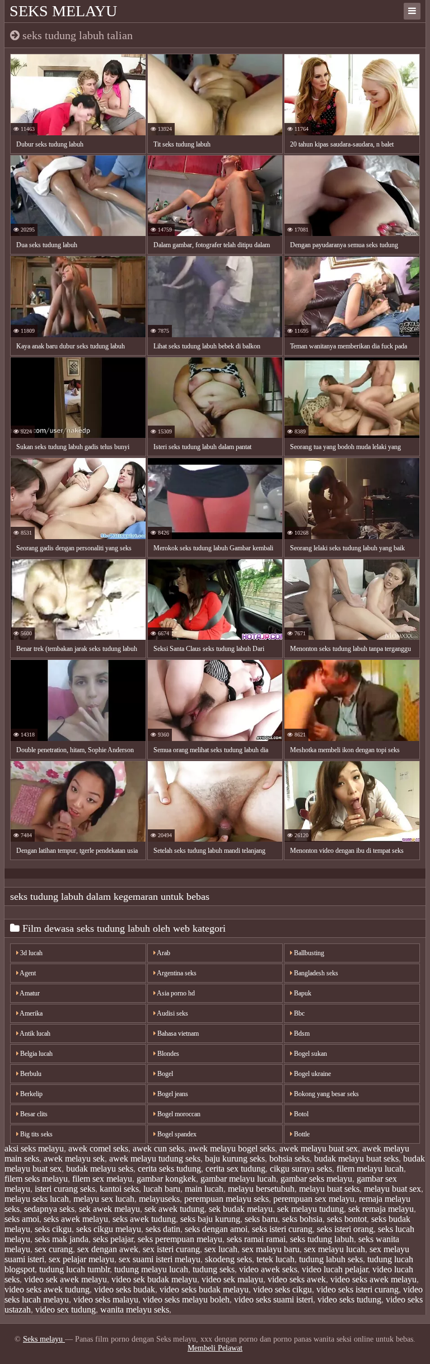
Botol (300, 1114)
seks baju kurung (210, 1219)
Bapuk (301, 993)
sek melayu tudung (310, 1209)
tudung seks (214, 1269)
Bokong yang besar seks (325, 1094)
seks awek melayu (76, 1219)
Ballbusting (308, 953)
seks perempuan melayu (180, 1239)
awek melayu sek (74, 1158)
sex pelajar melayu (81, 1259)
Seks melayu (63, 11)
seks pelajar (113, 1239)
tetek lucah (275, 1259)
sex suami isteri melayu (159, 1259)
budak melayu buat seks (356, 1158)
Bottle (301, 1134)
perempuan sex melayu (313, 1198)
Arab (163, 953)
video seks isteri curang (357, 1289)
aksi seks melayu (34, 1148)
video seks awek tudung (47, 1289)
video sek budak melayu (154, 1279)
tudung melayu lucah (151, 1269)
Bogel (164, 1074)
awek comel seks (98, 1148)
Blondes (167, 1054)
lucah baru (161, 1188)
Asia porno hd (175, 993)
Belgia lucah (35, 1054)
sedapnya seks (49, 1209)
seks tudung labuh (322, 1239)
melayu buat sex (392, 1188)
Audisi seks (172, 1013)
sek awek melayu (109, 1209)
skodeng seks (228, 1259)
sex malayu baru (271, 1249)
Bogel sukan (309, 1054)
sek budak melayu (241, 1209)
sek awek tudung (174, 1209)
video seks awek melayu (373, 1279)
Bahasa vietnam (177, 1033)
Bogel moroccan (178, 1114)
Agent (27, 973)
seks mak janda (61, 1239)
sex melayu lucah (334, 1249)
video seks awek (297, 1279)
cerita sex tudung (235, 1168)
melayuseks (159, 1198)
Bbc (298, 1013)
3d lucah (30, 953)
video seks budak (124, 1289)
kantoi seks (119, 1188)
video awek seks (268, 1269)
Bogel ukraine (311, 1074)
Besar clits (33, 1114)
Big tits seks (35, 1134)
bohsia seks (289, 1158)
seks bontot (347, 1219)
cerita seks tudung (169, 1168)
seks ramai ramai (256, 1239)
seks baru (261, 1219)
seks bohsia (302, 1219)
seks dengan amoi (216, 1229)
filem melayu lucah (370, 1168)
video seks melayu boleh (186, 1299)
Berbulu (29, 1074)
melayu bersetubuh (261, 1188)
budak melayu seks (99, 1168)
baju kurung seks (235, 1158)
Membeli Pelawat (215, 1348)
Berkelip (30, 1094)
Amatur (29, 993)
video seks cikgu (282, 1289)
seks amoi (21, 1219)
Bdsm (301, 1033)
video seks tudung (349, 1299)
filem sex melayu (102, 1178)
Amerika (30, 1013)
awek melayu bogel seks (232, 1148)
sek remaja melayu (381, 1209)
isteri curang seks (65, 1188)
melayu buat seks (329, 1188)
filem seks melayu (36, 1178)
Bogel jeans (172, 1094)
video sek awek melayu (65, 1279)
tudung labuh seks (331, 1259)
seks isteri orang (345, 1229)
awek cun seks (158, 1148)
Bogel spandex (176, 1134)
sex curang (54, 1249)
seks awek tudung (144, 1219)
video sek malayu (232, 1279)
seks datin (163, 1229)
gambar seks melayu (316, 1178)
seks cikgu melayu (108, 1229)
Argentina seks (176, 973)
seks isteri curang (282, 1229)
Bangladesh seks (315, 973)
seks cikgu (53, 1229)
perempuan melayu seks (226, 1198)
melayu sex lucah (103, 1198)
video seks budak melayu (204, 1289)
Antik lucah (34, 1033)
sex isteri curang (171, 1249)
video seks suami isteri (273, 1299)
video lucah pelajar (335, 1269)
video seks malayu (105, 1299)
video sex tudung (65, 1309)
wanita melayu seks (134, 1309)
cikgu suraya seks (301, 1168)
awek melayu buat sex (318, 1148)
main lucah (204, 1188)
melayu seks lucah (36, 1198)
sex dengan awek (107, 1249)
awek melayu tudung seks (154, 1158)
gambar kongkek (166, 1178)
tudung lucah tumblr (74, 1269)
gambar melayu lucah (238, 1178)
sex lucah (220, 1249)
